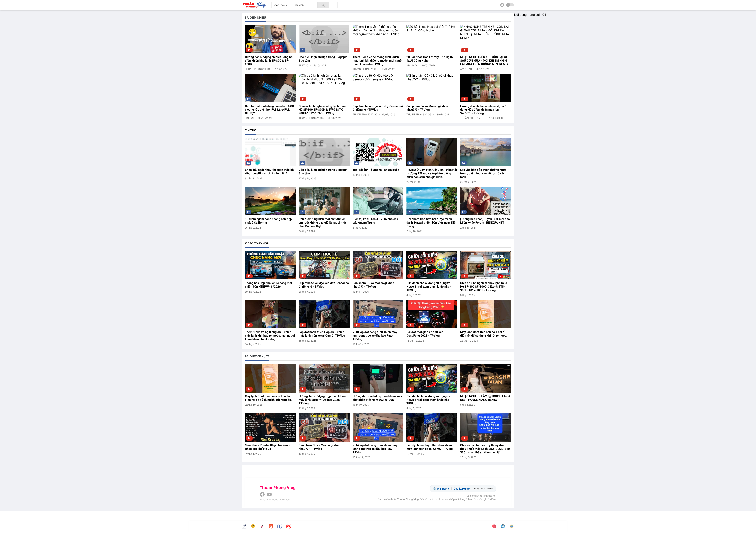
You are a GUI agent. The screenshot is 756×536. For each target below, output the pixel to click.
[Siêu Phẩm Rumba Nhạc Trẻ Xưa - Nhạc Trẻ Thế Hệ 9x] (270, 427)
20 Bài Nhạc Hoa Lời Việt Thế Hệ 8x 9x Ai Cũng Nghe (429, 58)
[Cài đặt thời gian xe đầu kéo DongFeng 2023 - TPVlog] (431, 314)
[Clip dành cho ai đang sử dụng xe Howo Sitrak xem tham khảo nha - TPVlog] (431, 265)
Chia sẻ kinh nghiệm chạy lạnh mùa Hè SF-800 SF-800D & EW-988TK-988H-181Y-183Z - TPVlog (322, 109)
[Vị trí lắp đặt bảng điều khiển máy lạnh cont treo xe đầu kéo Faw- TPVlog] (378, 314)
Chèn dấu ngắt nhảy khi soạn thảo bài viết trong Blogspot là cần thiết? (270, 171)
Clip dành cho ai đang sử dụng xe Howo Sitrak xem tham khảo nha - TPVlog (428, 286)
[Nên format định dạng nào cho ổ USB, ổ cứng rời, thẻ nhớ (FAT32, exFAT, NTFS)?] (270, 88)
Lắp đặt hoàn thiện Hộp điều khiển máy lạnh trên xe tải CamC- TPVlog (322, 333)
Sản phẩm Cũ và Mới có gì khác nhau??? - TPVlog (427, 107)
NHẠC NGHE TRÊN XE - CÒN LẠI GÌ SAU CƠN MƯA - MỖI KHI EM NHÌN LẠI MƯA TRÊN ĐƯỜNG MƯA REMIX (484, 60)
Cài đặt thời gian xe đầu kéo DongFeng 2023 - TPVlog (424, 333)
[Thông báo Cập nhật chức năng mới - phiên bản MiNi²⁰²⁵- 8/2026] (270, 265)
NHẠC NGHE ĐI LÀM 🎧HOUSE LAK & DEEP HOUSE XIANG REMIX (485, 398)
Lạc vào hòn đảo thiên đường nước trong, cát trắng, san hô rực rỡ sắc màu (483, 173)
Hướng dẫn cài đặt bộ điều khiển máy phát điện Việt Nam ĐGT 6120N (377, 398)
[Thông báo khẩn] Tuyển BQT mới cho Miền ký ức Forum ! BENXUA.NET (485, 220)
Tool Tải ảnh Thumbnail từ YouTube (376, 170)
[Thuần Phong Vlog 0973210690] (254, 9)
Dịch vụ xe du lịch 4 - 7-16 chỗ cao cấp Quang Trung (375, 220)
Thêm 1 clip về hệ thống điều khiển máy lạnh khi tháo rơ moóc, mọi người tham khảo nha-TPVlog (378, 60)
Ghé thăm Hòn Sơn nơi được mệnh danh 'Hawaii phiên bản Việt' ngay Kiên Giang (431, 222)
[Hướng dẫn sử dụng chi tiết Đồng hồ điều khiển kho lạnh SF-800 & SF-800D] (270, 39)
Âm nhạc (412, 65)
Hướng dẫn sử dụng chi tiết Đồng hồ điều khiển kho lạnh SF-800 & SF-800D (269, 60)
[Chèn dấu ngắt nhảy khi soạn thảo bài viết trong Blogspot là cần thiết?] (270, 152)
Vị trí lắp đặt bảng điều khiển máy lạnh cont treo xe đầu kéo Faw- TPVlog (375, 335)
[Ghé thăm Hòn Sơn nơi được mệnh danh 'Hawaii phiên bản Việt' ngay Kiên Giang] (431, 201)
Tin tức (303, 65)
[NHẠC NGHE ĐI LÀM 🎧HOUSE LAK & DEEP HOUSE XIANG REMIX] (485, 378)
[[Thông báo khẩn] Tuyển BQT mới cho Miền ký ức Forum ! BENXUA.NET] (485, 201)
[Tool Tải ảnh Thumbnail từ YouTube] (378, 152)
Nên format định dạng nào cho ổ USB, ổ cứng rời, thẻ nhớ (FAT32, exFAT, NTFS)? (270, 109)
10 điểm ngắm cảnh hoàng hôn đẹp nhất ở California (268, 220)
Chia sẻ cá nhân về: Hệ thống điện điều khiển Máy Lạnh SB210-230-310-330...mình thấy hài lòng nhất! (485, 448)
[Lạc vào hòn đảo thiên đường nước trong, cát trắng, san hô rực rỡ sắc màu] (485, 152)
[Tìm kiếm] (323, 5)
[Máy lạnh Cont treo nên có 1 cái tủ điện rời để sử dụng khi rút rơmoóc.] (485, 314)
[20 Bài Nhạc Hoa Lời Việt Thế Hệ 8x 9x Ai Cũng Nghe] (431, 39)
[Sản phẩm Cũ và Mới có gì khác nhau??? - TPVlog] (431, 88)
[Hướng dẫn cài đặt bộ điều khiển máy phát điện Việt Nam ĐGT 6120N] (378, 378)
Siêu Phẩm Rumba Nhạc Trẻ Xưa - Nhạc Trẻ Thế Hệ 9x (267, 447)
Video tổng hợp (257, 243)
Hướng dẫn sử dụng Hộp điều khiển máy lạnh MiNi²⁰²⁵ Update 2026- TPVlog (322, 399)
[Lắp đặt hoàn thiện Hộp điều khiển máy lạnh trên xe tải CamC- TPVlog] (324, 314)
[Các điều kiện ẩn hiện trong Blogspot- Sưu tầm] (324, 39)
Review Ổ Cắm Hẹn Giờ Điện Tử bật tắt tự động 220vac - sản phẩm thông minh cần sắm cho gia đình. (431, 173)
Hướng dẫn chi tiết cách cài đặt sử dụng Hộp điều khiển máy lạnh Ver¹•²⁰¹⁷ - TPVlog (483, 109)
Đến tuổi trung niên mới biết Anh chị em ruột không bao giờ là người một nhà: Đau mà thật (322, 222)
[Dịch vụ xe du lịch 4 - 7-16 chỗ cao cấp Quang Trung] (378, 201)
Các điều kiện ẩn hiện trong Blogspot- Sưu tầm (324, 58)
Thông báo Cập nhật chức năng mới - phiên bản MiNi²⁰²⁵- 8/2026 (269, 284)
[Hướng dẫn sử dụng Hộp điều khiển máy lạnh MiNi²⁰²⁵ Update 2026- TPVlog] (324, 378)
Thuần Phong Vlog (257, 69)
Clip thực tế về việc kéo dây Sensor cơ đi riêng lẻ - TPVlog (378, 107)
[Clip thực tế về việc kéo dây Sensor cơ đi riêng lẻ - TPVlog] (378, 88)
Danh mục (279, 5)
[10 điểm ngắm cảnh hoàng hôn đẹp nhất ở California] (270, 201)
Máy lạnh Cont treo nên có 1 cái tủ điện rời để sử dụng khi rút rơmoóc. (483, 333)
